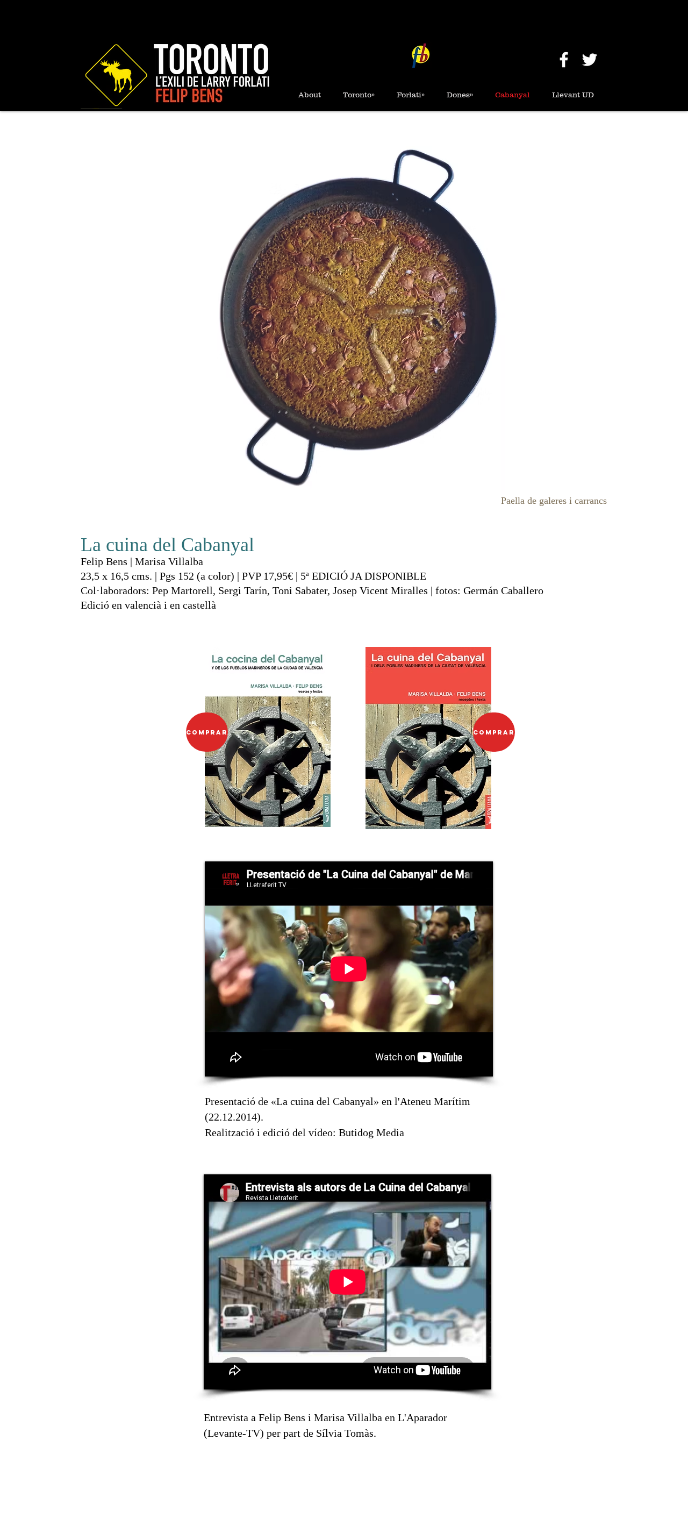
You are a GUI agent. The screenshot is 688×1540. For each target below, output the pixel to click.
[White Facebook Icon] (564, 59)
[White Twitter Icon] (589, 59)
